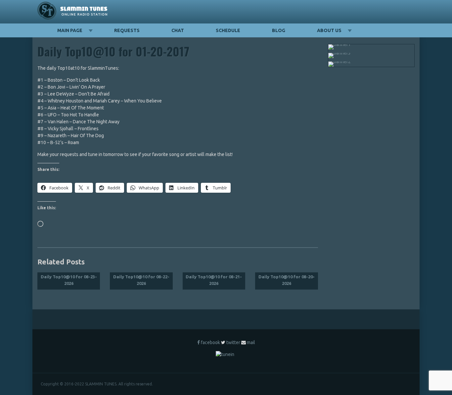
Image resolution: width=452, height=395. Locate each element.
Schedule (228, 30)
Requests (127, 30)
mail (251, 342)
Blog (278, 30)
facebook (210, 342)
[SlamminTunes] (72, 12)
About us (329, 30)
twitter (233, 342)
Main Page (69, 30)
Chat (177, 30)
